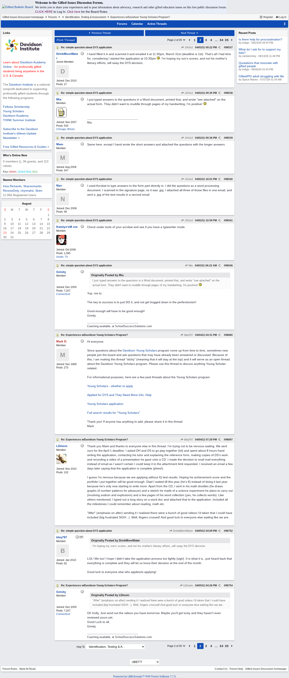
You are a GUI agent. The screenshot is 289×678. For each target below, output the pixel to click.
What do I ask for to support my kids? (260, 51)
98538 (229, 92)
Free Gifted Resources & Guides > (26, 146)
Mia (190, 265)
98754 (229, 585)
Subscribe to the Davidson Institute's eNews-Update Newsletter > (20, 133)
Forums (52, 17)
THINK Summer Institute (19, 120)
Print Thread (66, 40)
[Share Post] (219, 47)
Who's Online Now (15, 155)
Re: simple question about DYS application (86, 47)
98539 (229, 137)
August (26, 203)
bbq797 (188, 334)
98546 (229, 265)
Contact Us (221, 668)
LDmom (188, 585)
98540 (229, 179)
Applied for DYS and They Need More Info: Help (119, 395)
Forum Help (236, 668)
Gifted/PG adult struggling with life (261, 76)
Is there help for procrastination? (260, 39)
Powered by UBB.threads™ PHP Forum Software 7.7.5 (144, 676)
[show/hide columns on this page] (285, 24)
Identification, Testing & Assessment (85, 17)
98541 (229, 220)
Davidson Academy (16, 115)
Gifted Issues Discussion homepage (23, 17)
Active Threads (157, 23)
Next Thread (188, 33)
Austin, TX (62, 256)
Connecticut (63, 294)
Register (268, 17)
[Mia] (61, 116)
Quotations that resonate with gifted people (258, 64)
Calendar (137, 23)
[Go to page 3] (231, 40)
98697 (229, 439)
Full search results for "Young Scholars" (113, 412)
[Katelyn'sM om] (61, 244)
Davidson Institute (21, 84)
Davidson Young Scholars (140, 350)
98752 (229, 530)
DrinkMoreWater (182, 530)
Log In (282, 17)
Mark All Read (27, 668)
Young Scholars (13, 111)
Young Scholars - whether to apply (110, 386)
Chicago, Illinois (65, 129)
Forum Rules (10, 668)
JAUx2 (188, 47)
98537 (229, 47)
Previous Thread (101, 33)
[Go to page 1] (189, 40)
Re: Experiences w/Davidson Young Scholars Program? (94, 334)
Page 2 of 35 (175, 40)
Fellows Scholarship (16, 106)
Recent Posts (247, 33)
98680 (229, 334)
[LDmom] (61, 463)
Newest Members (14, 179)
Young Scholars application (105, 403)
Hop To (81, 646)
